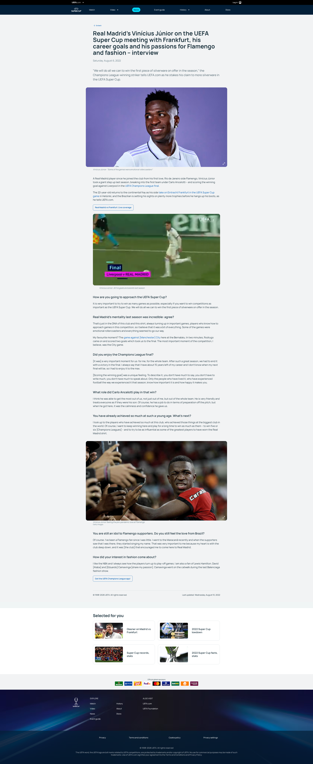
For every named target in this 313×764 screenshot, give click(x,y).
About (119, 708)
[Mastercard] (157, 683)
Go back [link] (98, 25)
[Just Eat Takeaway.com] (185, 683)
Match (93, 703)
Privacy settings (210, 737)
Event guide (95, 719)
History (119, 703)
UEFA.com (147, 703)
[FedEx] (147, 683)
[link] (92, 9)
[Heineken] (119, 683)
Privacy (102, 737)
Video (92, 708)
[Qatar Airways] (194, 683)
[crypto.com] (166, 683)
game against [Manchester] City (142, 337)
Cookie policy (174, 737)
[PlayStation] (128, 683)
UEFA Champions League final (142, 185)
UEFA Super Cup (76, 9)
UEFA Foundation (150, 708)
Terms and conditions (138, 737)
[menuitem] (97, 9)
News (92, 713)
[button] (114, 9)
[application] (156, 249)
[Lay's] (138, 683)
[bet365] (175, 683)
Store (118, 713)
